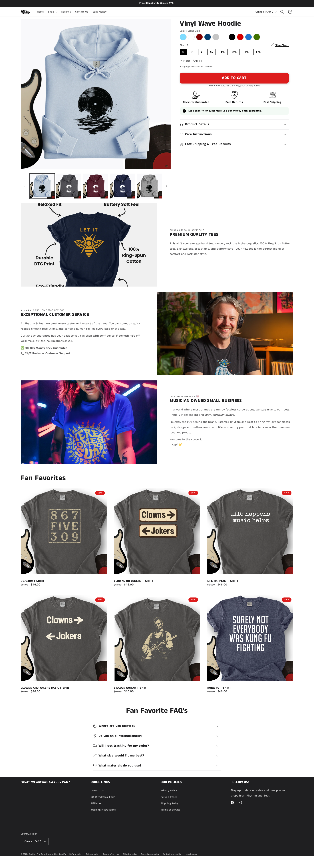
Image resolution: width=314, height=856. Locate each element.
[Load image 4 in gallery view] (122, 186)
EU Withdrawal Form (103, 797)
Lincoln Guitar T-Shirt (131, 687)
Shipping (184, 66)
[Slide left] (25, 186)
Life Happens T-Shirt (222, 581)
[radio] (183, 37)
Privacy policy (93, 854)
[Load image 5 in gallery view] (149, 186)
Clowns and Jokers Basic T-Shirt (46, 687)
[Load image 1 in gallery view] (42, 186)
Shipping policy (130, 854)
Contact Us (97, 790)
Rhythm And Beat (37, 854)
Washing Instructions (103, 810)
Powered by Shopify (56, 854)
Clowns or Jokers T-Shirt (133, 581)
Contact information (172, 854)
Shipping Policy (170, 803)
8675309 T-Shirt (33, 581)
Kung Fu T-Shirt (219, 687)
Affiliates (96, 803)
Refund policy (76, 854)
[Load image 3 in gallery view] (95, 186)
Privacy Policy (169, 790)
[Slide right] (167, 186)
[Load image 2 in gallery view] (68, 186)
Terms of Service (170, 810)
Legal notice (192, 854)
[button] (52, 12)
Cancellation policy (150, 854)
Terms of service (111, 854)
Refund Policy (169, 797)
